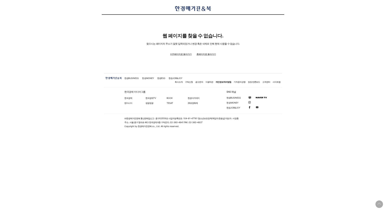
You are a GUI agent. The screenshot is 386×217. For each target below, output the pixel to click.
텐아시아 (128, 103)
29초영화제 (193, 103)
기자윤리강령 (239, 82)
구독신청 (189, 82)
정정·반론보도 (254, 82)
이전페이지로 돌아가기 (180, 54)
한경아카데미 (193, 98)
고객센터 (266, 82)
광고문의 (199, 82)
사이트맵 (276, 82)
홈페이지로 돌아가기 (206, 54)
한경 (131, 78)
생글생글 (149, 103)
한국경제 (128, 98)
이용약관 (209, 82)
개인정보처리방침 (223, 82)
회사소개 (179, 82)
